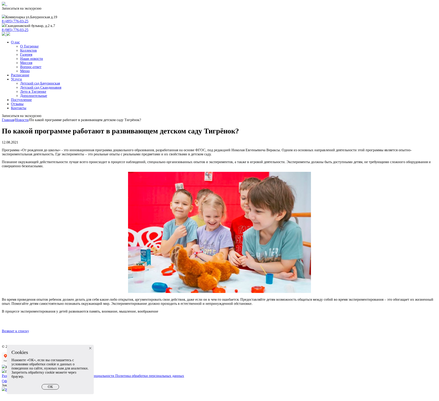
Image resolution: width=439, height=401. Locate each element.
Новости (22, 120)
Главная (8, 120)
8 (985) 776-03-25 (15, 30)
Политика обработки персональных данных (149, 376)
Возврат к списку (15, 331)
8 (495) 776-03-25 (15, 21)
